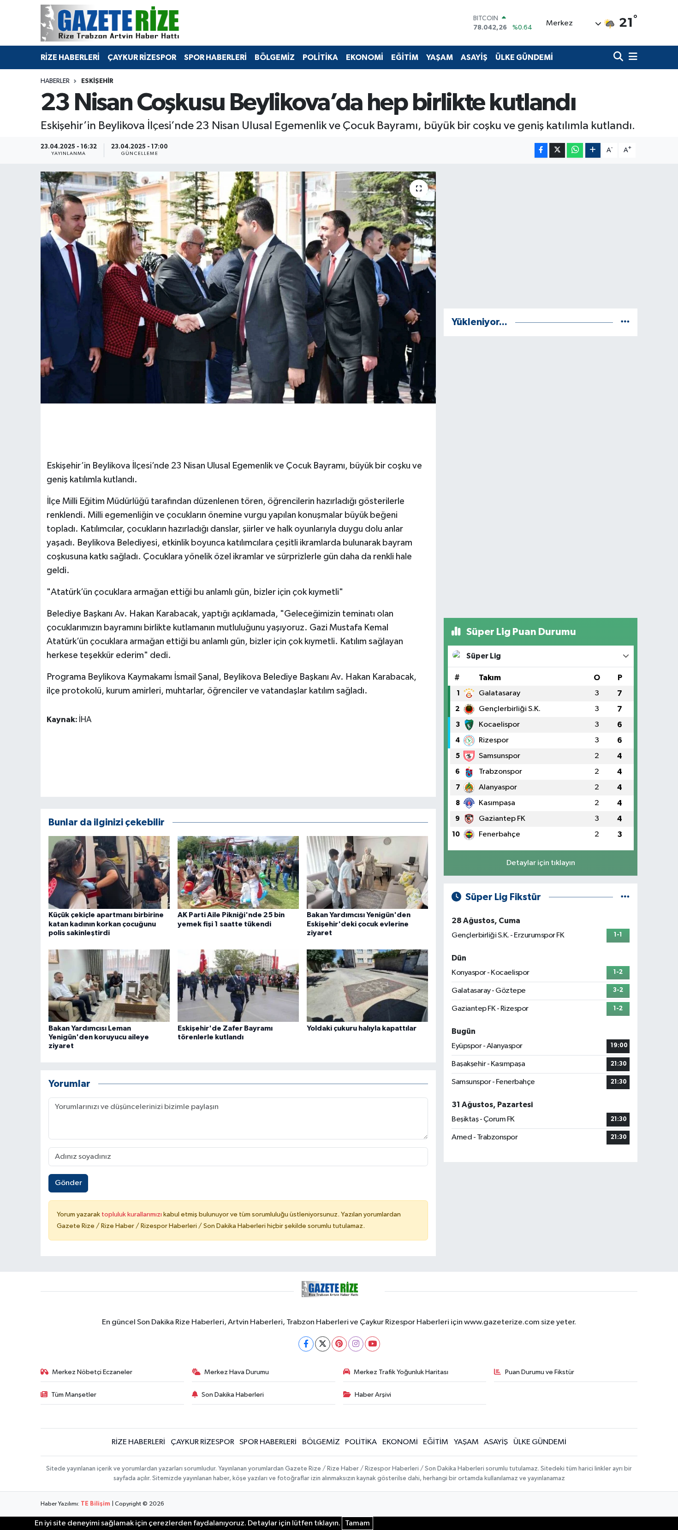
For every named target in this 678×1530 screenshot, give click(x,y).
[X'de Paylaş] (557, 150)
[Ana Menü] (631, 57)
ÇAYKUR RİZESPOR (141, 57)
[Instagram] (355, 1344)
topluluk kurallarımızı (132, 1214)
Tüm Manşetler (73, 1394)
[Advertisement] (540, 236)
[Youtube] (372, 1344)
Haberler (55, 81)
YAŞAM (439, 57)
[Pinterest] (339, 1344)
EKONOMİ (364, 57)
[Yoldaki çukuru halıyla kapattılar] (367, 986)
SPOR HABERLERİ (215, 57)
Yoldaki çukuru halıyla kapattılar (361, 1028)
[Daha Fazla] (593, 150)
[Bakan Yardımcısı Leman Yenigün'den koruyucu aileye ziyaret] (109, 986)
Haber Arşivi (373, 1394)
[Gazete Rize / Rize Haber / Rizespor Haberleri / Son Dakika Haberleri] (133, 23)
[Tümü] (625, 322)
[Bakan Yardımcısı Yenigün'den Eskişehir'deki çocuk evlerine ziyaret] (367, 872)
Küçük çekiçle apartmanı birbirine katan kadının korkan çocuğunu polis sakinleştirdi (106, 923)
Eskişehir (97, 81)
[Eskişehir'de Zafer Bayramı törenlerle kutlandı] (238, 986)
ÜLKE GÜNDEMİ (524, 57)
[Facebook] (306, 1344)
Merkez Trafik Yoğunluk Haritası (401, 1372)
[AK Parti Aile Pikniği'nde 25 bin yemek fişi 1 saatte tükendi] (238, 872)
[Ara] (619, 57)
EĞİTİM (404, 57)
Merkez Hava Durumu (236, 1372)
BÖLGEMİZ (275, 57)
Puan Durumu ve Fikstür (539, 1372)
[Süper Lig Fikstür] (625, 897)
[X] (322, 1344)
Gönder (68, 1183)
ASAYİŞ (474, 57)
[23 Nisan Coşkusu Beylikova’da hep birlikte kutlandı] (238, 287)
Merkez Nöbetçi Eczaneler (92, 1372)
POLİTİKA (320, 57)
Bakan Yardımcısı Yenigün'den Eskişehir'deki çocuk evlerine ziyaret (358, 923)
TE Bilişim (95, 1504)
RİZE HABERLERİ (70, 57)
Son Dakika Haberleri (233, 1394)
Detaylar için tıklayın (540, 863)
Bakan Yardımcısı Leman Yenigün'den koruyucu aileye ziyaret (98, 1037)
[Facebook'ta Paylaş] (541, 150)
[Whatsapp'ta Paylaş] (575, 150)
